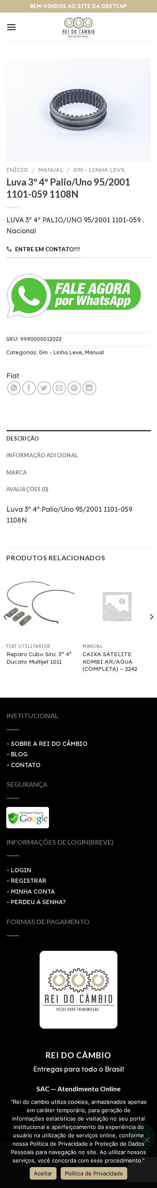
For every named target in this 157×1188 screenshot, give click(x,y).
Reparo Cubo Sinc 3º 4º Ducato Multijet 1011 (39, 657)
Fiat (12, 375)
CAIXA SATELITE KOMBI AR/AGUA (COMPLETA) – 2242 (109, 661)
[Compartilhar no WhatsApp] (14, 388)
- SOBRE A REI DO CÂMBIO (47, 743)
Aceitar (43, 1173)
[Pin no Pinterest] (74, 388)
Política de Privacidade (94, 1173)
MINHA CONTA (33, 891)
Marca (16, 472)
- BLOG (17, 754)
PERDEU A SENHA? (38, 902)
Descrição (22, 438)
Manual (50, 169)
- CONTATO (24, 765)
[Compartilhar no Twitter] (44, 388)
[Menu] (11, 27)
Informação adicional (42, 455)
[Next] (151, 634)
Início (17, 169)
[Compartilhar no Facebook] (29, 388)
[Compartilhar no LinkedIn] (89, 388)
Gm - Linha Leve (99, 169)
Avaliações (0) (27, 489)
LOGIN (21, 870)
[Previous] (6, 634)
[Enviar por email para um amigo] (59, 388)
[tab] (78, 438)
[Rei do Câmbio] (78, 27)
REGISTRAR (28, 880)
